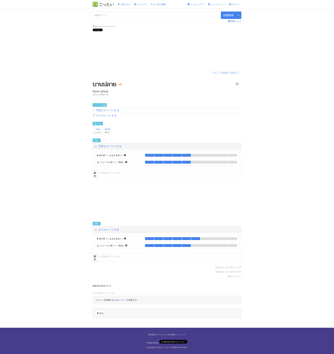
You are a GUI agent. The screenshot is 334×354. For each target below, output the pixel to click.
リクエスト (141, 4)
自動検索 (228, 15)
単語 (149, 334)
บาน (98, 129)
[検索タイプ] (238, 15)
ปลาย (107, 129)
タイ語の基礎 (159, 4)
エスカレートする (106, 115)
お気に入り (125, 4)
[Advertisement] (167, 51)
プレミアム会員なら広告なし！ (226, 72)
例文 (153, 334)
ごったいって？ (197, 4)
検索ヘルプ (235, 21)
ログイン (235, 4)
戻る (101, 313)
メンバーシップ (217, 4)
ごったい (166, 347)
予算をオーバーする (107, 110)
